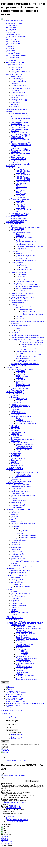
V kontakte (4, 838)
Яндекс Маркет (6, 843)
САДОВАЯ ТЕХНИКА (13, 705)
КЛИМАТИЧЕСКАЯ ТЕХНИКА (16, 702)
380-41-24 (18, 710)
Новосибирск (5, 714)
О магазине (10, 816)
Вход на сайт (12, 730)
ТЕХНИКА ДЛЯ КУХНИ (14, 695)
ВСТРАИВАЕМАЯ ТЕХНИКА (16, 693)
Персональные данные (14, 821)
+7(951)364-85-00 (7, 710)
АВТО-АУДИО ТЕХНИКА (14, 700)
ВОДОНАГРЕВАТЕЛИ (13, 696)
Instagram (4, 840)
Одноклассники (6, 841)
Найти (4, 747)
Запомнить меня (15, 733)
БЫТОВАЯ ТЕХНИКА (13, 691)
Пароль (8, 727)
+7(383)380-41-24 (14, 806)
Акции (10, 689)
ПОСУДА (9, 707)
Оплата (8, 818)
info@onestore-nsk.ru (13, 808)
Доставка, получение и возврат (17, 820)
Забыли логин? (16, 738)
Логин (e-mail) (11, 725)
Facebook (4, 836)
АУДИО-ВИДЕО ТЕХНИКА (15, 698)
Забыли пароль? (17, 734)
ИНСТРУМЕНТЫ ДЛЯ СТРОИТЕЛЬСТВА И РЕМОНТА (25, 703)
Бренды (11, 687)
